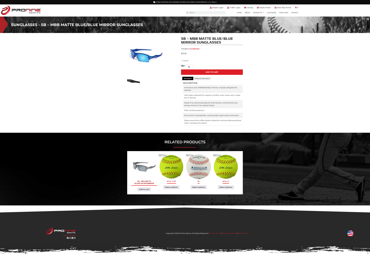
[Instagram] (75, 238)
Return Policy (243, 233)
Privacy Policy (215, 233)
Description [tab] (188, 78)
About (247, 13)
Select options (171, 187)
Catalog (249, 8)
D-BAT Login (234, 8)
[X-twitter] (70, 238)
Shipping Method (229, 233)
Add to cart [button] (144, 189)
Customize (271, 13)
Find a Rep (283, 13)
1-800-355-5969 (69, 235)
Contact (294, 13)
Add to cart (212, 72)
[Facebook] (68, 238)
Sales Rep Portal (283, 8)
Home (239, 13)
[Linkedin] (72, 238)
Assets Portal (265, 8)
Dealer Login (217, 8)
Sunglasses (194, 49)
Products (257, 13)
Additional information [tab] (202, 78)
